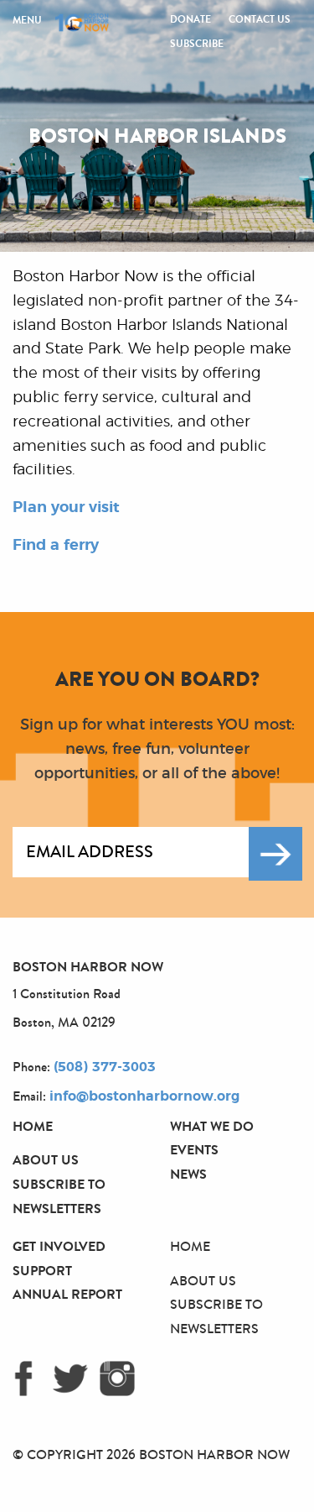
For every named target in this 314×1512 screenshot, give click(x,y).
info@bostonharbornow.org (144, 1096)
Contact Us (260, 19)
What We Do (212, 1126)
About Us (46, 1159)
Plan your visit (66, 507)
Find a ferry (56, 545)
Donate (190, 19)
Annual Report (67, 1294)
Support (42, 1270)
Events (194, 1149)
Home (33, 1126)
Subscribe (197, 43)
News (188, 1174)
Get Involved (59, 1246)
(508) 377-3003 (105, 1067)
